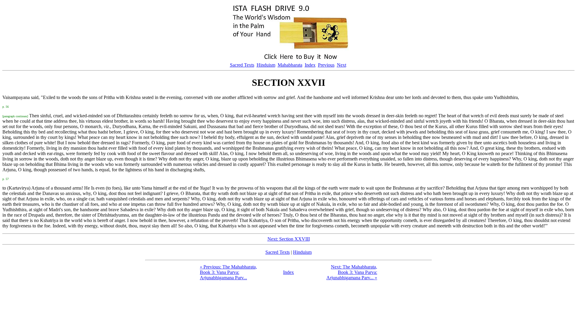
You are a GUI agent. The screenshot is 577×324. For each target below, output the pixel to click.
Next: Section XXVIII (288, 239)
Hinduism (266, 65)
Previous (326, 65)
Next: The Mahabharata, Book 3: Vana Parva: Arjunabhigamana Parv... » (351, 272)
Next (341, 65)
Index (310, 65)
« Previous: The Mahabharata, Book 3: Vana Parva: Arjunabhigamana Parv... (228, 272)
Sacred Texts (242, 65)
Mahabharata (290, 65)
